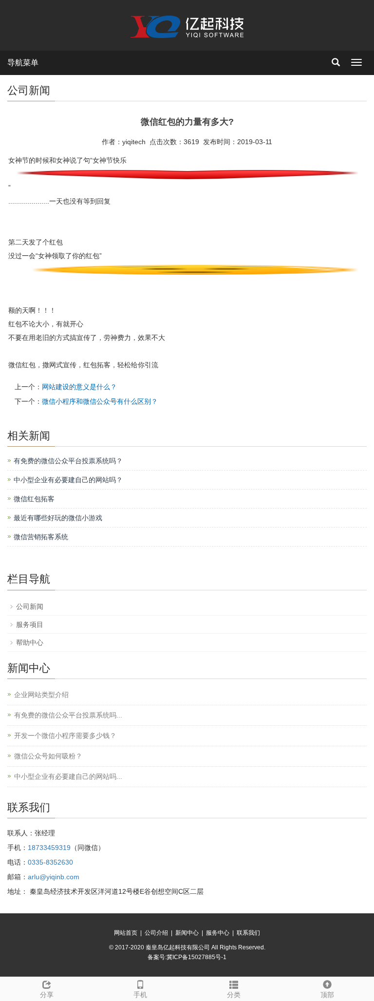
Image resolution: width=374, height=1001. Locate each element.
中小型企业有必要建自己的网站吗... (68, 776)
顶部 (327, 995)
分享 (47, 995)
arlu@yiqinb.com (53, 877)
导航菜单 (22, 62)
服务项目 (29, 624)
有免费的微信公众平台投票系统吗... (68, 715)
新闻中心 (187, 932)
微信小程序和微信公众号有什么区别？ (100, 401)
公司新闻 (29, 606)
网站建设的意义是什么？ (79, 387)
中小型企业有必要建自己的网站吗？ (68, 480)
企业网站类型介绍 (41, 695)
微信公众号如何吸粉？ (48, 756)
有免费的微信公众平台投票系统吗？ (68, 461)
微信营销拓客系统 (41, 537)
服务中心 (217, 932)
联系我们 (248, 932)
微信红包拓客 (34, 499)
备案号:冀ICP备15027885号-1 (187, 957)
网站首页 (125, 932)
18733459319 (49, 847)
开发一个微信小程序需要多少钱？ (65, 735)
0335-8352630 (50, 862)
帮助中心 (29, 642)
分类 (234, 995)
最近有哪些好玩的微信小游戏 (58, 518)
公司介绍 (156, 932)
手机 (140, 995)
